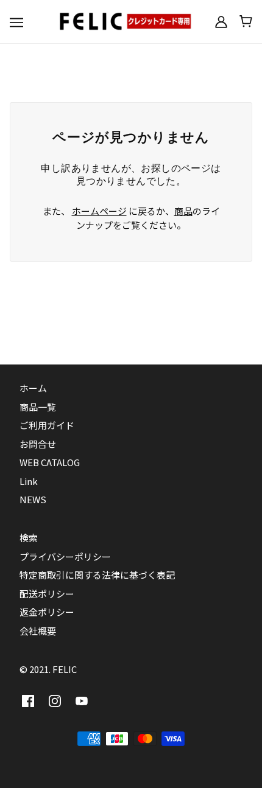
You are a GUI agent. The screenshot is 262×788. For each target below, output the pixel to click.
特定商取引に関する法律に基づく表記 (97, 574)
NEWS (32, 499)
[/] (131, 19)
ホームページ (99, 210)
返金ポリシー (46, 611)
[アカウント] (221, 21)
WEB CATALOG (49, 462)
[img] (28, 700)
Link (28, 481)
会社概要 (37, 630)
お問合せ (37, 444)
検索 (28, 537)
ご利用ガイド (46, 425)
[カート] (246, 21)
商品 (183, 210)
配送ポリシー (46, 593)
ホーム (33, 388)
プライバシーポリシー (65, 556)
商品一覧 (37, 406)
